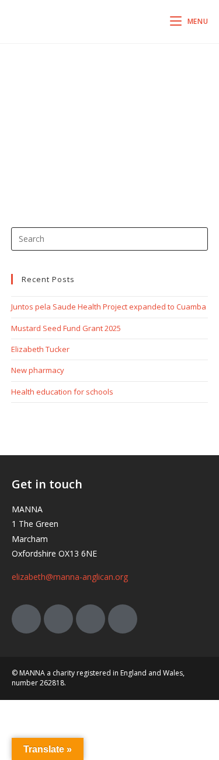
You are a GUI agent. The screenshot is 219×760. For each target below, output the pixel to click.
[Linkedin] (122, 619)
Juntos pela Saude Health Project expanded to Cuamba (108, 306)
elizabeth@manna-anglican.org (70, 576)
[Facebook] (58, 619)
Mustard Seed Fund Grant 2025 (66, 328)
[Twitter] (26, 619)
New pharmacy (37, 370)
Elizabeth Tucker (40, 349)
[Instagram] (90, 619)
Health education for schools (62, 391)
